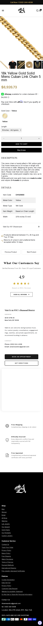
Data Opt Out (6, 583)
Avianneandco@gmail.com (11, 603)
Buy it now (21, 150)
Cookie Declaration (8, 580)
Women (4, 512)
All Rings (4, 518)
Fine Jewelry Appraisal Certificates (13, 571)
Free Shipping (6, 556)
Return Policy (6, 553)
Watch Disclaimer (7, 559)
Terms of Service (7, 562)
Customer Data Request (9, 588)
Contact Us (5, 544)
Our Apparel (6, 527)
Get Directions (21, 363)
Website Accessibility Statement (12, 591)
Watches (4, 521)
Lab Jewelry (6, 524)
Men (3, 509)
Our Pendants (6, 533)
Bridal (3, 515)
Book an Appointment (21, 357)
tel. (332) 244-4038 (9, 607)
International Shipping (9, 568)
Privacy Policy (6, 550)
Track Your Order (7, 547)
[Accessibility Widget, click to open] (40, 623)
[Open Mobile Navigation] (4, 10)
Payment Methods (8, 565)
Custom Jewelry (7, 536)
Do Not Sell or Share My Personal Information (17, 594)
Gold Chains (6, 530)
